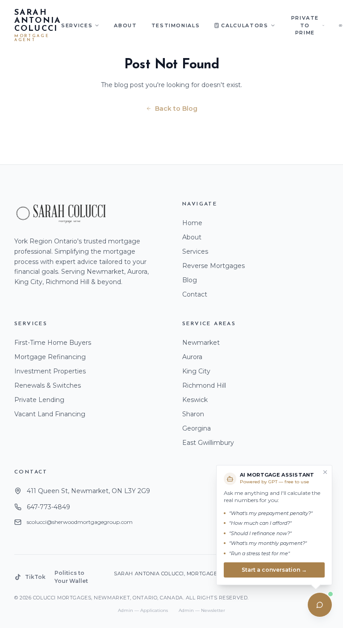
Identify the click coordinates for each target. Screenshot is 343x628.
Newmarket (201, 343)
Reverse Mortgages (213, 266)
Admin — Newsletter (202, 610)
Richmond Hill (204, 385)
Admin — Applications (143, 610)
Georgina (196, 428)
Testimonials (175, 25)
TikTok (35, 577)
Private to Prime (305, 25)
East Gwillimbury (208, 443)
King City (196, 371)
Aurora (192, 357)
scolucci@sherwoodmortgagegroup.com (80, 522)
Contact (194, 294)
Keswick (195, 400)
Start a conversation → (274, 569)
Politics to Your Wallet (71, 576)
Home (192, 223)
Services (76, 25)
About (125, 25)
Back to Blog (176, 109)
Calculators (244, 25)
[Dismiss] (325, 472)
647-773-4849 (48, 507)
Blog (189, 280)
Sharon (193, 414)
